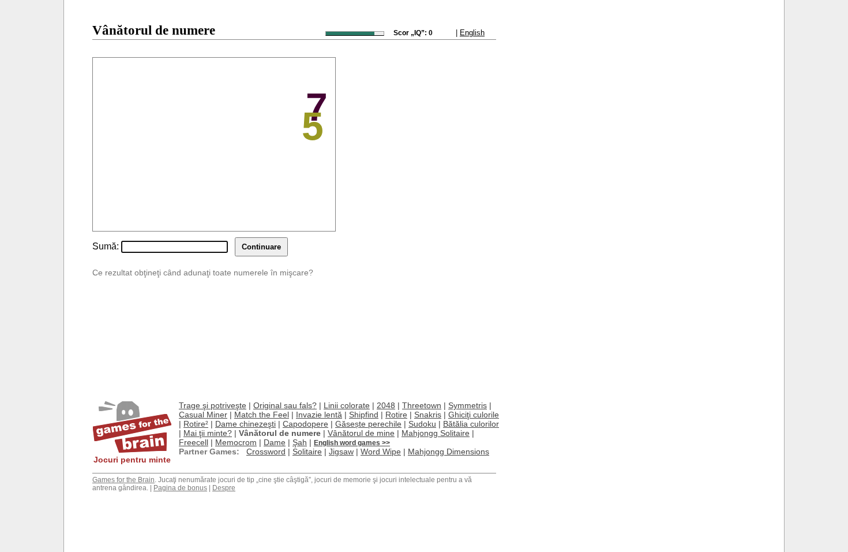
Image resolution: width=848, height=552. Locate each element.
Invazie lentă (319, 414)
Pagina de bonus (180, 488)
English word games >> (352, 443)
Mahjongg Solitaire (436, 433)
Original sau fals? (285, 405)
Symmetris (467, 405)
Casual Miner (203, 414)
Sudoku (422, 423)
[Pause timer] (354, 33)
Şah (299, 442)
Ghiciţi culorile (473, 414)
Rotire (396, 414)
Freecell (193, 442)
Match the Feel (261, 414)
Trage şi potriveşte (212, 405)
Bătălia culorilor (471, 423)
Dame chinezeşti (245, 423)
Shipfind (363, 414)
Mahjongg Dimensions (448, 451)
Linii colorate (347, 405)
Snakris (427, 414)
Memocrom (236, 442)
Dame (275, 442)
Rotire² (195, 423)
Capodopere (305, 423)
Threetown (421, 405)
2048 (386, 405)
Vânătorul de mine (361, 433)
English (472, 32)
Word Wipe (381, 451)
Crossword (266, 451)
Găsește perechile (368, 423)
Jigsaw (341, 451)
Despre (223, 488)
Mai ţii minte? (207, 433)
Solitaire (307, 451)
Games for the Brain (123, 480)
